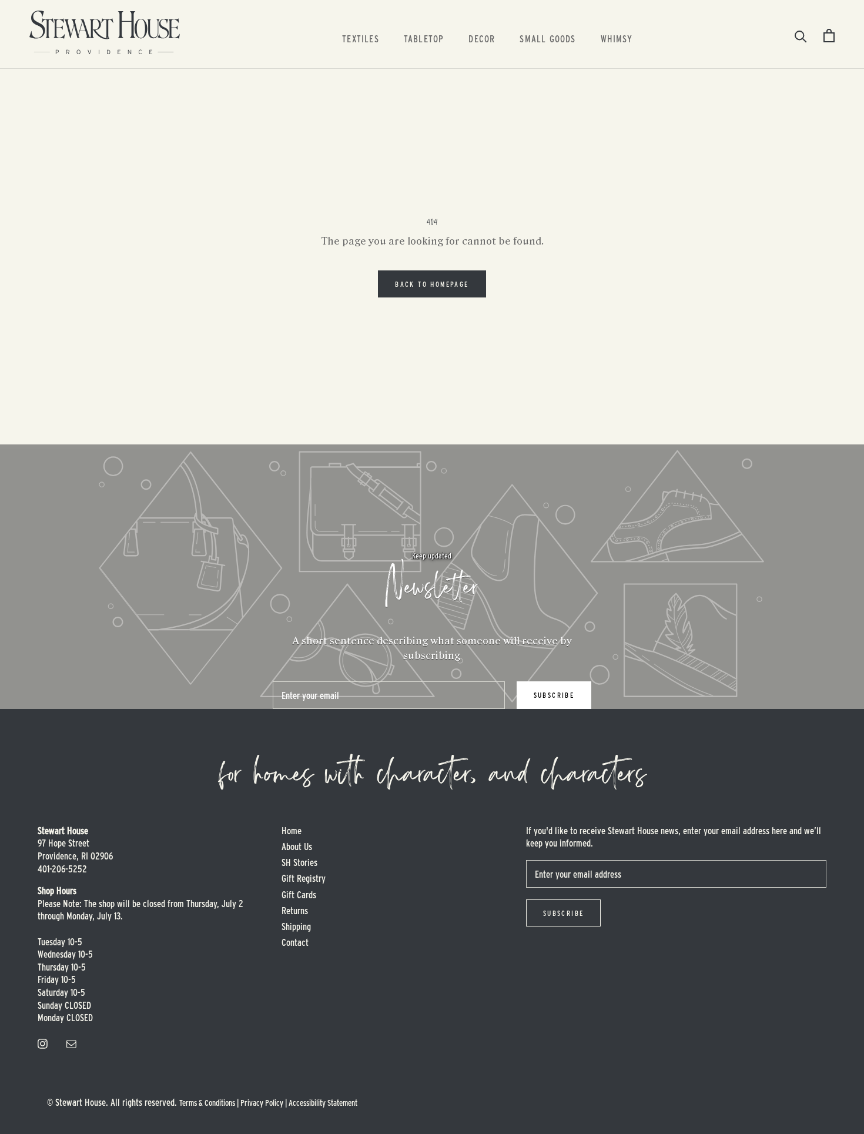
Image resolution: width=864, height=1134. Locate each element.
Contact (295, 942)
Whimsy (616, 38)
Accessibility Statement (323, 1102)
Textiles (360, 38)
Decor (481, 38)
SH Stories (299, 862)
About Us (297, 846)
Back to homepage (431, 284)
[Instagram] (43, 1042)
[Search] (801, 35)
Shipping (296, 926)
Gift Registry (304, 878)
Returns (295, 910)
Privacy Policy (261, 1102)
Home (292, 830)
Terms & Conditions (207, 1102)
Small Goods (547, 38)
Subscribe (554, 695)
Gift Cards (299, 894)
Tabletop (424, 38)
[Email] (71, 1042)
